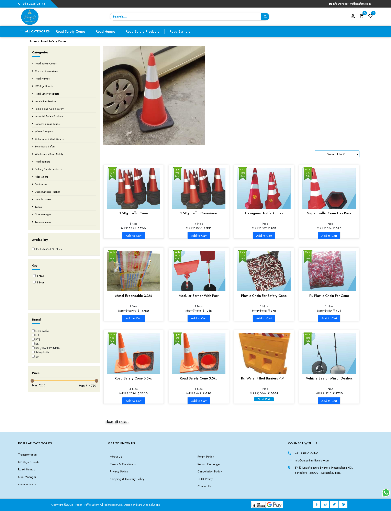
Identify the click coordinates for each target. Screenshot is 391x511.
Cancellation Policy (210, 471)
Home (33, 41)
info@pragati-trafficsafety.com (351, 4)
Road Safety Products (142, 31)
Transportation (27, 454)
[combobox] (189, 17)
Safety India (42, 352)
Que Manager (27, 477)
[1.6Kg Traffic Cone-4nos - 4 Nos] (198, 188)
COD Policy (205, 479)
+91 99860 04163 (307, 453)
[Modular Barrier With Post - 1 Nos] (198, 271)
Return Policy (206, 456)
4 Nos (40, 282)
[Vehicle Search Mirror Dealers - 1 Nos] (329, 353)
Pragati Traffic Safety (86, 505)
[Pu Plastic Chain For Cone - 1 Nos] (329, 271)
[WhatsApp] (386, 493)
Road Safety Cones (70, 31)
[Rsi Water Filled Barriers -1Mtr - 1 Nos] (264, 353)
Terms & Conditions (123, 464)
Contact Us (205, 486)
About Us (116, 456)
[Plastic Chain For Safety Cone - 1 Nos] (264, 271)
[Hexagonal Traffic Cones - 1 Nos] (264, 188)
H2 (37, 335)
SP (37, 357)
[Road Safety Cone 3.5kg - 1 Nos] (198, 353)
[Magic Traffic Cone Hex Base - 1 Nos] (329, 188)
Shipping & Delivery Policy (127, 479)
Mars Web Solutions (148, 505)
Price (36, 373)
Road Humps (105, 31)
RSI (37, 344)
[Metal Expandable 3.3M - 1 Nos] (133, 271)
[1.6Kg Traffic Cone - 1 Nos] (133, 188)
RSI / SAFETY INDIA (47, 348)
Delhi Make (42, 331)
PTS (37, 339)
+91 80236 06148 (32, 4)
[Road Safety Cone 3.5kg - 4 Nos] (133, 353)
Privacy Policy (119, 471)
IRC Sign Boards (28, 462)
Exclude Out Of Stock (48, 249)
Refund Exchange (209, 464)
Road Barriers (179, 31)
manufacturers (27, 484)
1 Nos (40, 276)
